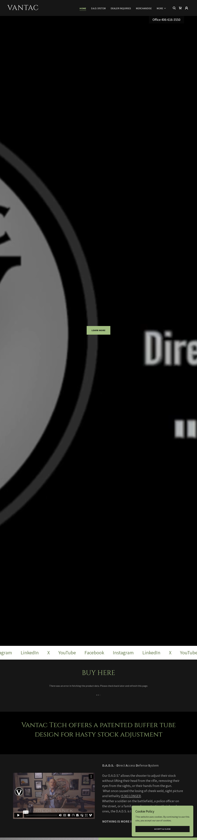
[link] (32, 9)
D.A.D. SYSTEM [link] (98, 8)
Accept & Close (162, 829)
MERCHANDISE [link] (144, 8)
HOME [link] (83, 8)
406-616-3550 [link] (170, 19)
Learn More (98, 330)
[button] (161, 8)
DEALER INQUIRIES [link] (121, 8)
